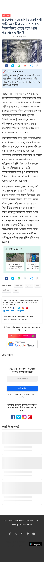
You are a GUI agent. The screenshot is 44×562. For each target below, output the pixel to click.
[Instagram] (23, 307)
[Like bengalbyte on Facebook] (13, 417)
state (25, 320)
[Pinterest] (27, 307)
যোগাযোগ (29, 520)
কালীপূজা (6, 290)
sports (7, 320)
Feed (36, 520)
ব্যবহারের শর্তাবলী (26, 524)
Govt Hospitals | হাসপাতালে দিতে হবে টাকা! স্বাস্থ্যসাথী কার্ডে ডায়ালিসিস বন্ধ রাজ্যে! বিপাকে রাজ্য (33, 268)
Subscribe (22, 388)
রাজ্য (15, 290)
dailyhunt (22, 317)
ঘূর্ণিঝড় (29, 285)
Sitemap (15, 524)
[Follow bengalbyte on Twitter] (18, 417)
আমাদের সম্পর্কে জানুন (16, 520)
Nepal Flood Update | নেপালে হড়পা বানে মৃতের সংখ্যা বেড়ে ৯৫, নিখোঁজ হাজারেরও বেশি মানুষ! (14, 267)
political (30, 317)
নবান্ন (37, 285)
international (16, 320)
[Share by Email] (25, 65)
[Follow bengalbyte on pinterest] (30, 417)
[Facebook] (14, 307)
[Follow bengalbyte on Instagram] (24, 417)
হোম (5, 520)
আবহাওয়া (6, 15)
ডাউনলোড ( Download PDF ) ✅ (22, 336)
